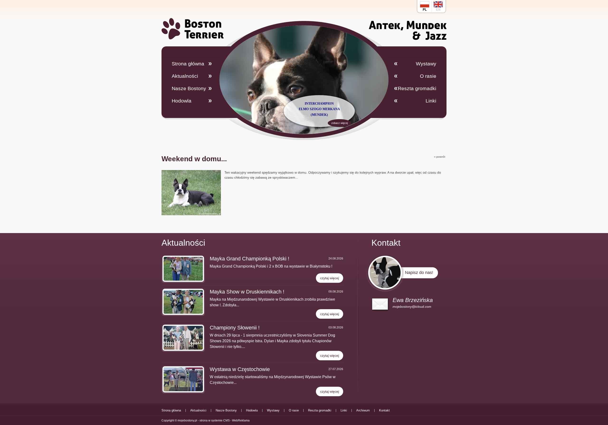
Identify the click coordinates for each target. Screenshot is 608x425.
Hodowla (181, 100)
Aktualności (185, 76)
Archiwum (363, 410)
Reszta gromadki (417, 88)
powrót (439, 156)
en (438, 9)
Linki (431, 100)
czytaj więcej (329, 278)
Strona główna (188, 63)
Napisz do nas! (419, 272)
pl (425, 9)
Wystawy (426, 63)
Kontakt (384, 410)
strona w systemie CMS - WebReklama (225, 420)
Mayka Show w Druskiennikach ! (247, 291)
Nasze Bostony (189, 88)
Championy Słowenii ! (235, 327)
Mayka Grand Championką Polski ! (249, 258)
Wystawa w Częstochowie (240, 369)
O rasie (428, 76)
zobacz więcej (339, 123)
